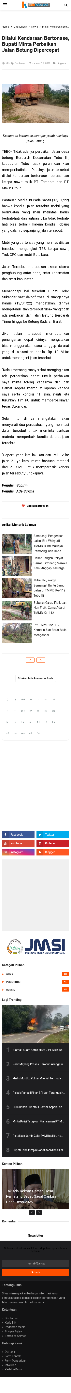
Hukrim (11, 989)
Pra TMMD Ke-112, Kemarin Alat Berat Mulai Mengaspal (50, 630)
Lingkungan (64, 63)
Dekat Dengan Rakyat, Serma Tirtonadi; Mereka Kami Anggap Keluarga (50, 563)
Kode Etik (10, 1322)
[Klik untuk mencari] (66, 5)
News (9, 974)
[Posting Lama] (40, 660)
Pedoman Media (15, 1327)
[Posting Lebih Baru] (30, 660)
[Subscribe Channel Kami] (18, 843)
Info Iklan (10, 1365)
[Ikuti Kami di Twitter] (52, 834)
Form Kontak (13, 1356)
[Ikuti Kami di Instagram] (18, 852)
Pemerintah (13, 982)
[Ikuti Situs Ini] (52, 852)
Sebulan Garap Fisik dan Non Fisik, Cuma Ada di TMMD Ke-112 (50, 608)
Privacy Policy (13, 1331)
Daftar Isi (10, 1351)
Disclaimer (11, 1318)
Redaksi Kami (13, 1369)
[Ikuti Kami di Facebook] (18, 834)
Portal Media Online (41, 1382)
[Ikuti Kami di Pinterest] (52, 843)
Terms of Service (15, 1335)
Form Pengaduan (15, 1360)
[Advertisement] (35, 895)
